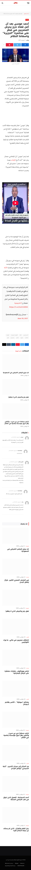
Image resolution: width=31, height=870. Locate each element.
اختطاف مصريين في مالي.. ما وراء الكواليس (16, 641)
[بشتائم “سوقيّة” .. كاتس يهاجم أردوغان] (15, 689)
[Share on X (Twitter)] (17, 44)
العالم (17, 337)
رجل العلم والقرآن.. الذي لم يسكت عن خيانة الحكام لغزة (16, 829)
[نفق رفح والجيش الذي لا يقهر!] (15, 387)
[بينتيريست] (9, 44)
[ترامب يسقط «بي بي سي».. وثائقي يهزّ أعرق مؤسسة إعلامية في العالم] (15, 411)
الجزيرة (22, 337)
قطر (8, 337)
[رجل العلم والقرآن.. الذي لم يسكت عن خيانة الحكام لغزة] (15, 815)
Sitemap (16, 863)
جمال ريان (12, 337)
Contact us (22, 863)
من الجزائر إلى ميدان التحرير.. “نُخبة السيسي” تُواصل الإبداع (16, 767)
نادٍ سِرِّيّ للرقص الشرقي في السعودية (16, 372)
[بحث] (3, 3)
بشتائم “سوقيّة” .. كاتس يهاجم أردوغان (17, 703)
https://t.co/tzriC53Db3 (18, 307)
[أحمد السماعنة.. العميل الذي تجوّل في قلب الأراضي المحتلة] (15, 784)
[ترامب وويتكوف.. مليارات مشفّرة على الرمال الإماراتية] (15, 658)
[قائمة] (28, 3)
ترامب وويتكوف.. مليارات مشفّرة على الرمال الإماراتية (17, 672)
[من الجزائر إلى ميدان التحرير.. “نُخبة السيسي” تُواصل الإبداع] (15, 753)
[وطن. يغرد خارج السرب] (15, 3)
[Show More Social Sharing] (3, 44)
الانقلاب (26, 337)
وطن (27, 40)
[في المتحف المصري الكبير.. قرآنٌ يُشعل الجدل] (15, 567)
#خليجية (18, 303)
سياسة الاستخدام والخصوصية (10, 865)
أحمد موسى (26, 335)
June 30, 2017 (23, 318)
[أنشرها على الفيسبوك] (25, 44)
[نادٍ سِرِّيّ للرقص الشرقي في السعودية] (15, 362)
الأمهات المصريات (14, 335)
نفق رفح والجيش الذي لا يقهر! (18, 397)
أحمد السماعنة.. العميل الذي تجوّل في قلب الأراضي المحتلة (16, 798)
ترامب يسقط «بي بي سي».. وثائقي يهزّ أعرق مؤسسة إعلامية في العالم (17, 422)
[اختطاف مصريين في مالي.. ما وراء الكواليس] (15, 627)
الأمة (5, 267)
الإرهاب (13, 160)
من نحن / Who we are (9, 863)
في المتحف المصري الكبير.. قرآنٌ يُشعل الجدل (16, 581)
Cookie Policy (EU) (20, 865)
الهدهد (16, 13)
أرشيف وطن (20, 13)
